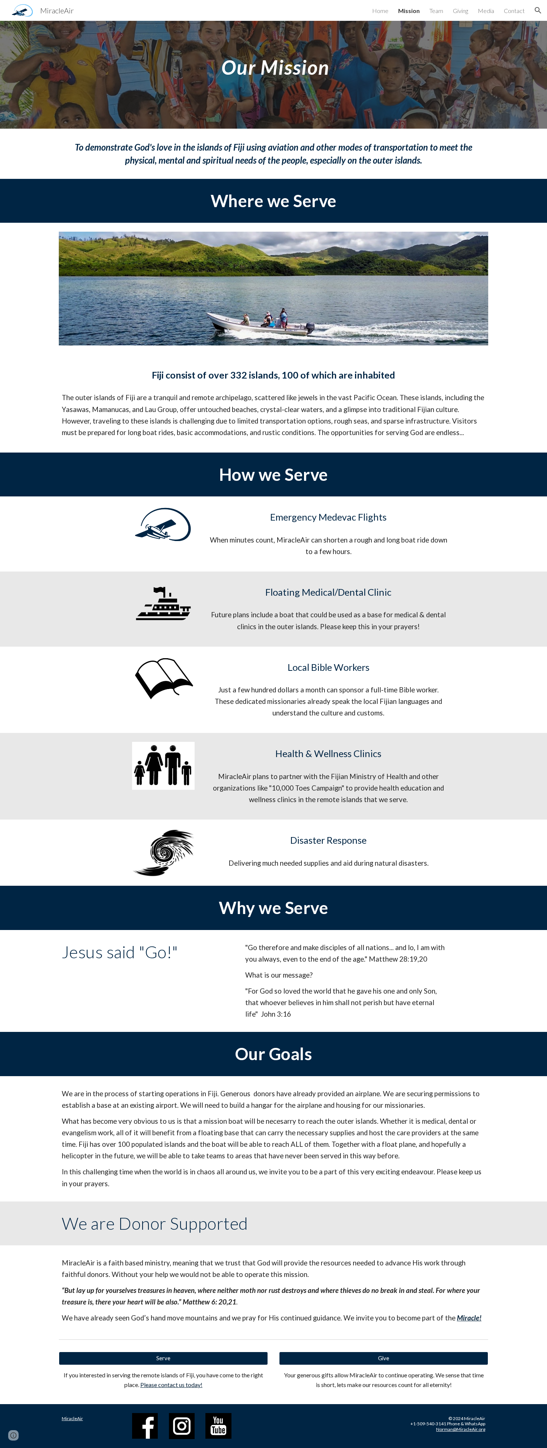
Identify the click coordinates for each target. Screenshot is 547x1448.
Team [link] (436, 10)
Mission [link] (409, 10)
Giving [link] (460, 10)
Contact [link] (514, 10)
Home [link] (380, 10)
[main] (273, 63)
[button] (538, 10)
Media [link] (486, 10)
